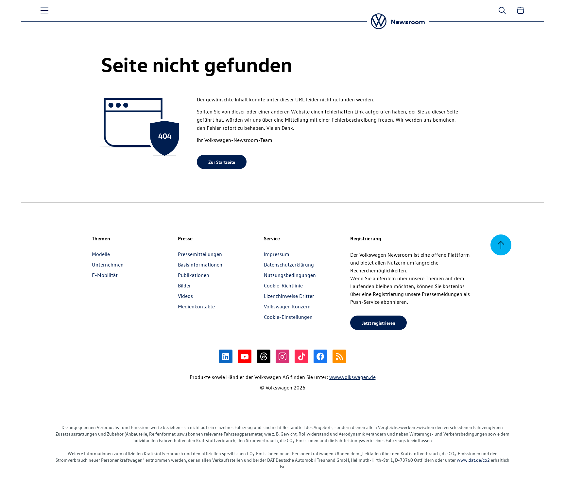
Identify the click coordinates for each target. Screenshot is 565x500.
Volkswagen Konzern (287, 306)
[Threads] (263, 356)
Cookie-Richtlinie (283, 285)
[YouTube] (244, 356)
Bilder (184, 285)
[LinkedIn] (225, 356)
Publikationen (193, 275)
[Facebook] (320, 356)
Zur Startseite (221, 162)
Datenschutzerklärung (289, 264)
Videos (185, 296)
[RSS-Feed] (339, 356)
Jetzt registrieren (378, 323)
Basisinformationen (200, 264)
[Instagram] (282, 356)
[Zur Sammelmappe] (520, 10)
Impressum (276, 254)
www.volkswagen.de (352, 377)
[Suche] (502, 10)
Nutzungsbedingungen (290, 275)
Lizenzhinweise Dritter (289, 296)
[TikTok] (301, 356)
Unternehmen (108, 264)
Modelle (101, 254)
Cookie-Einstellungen (288, 317)
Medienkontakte (196, 306)
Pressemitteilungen (200, 254)
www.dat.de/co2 (473, 460)
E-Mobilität (105, 275)
